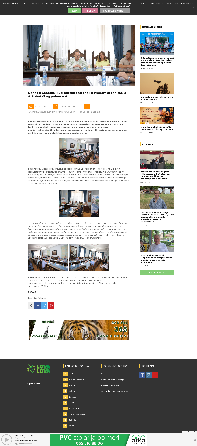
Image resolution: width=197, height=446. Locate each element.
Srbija (79, 112)
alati (69, 374)
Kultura (70, 391)
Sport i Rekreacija (75, 414)
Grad (66, 112)
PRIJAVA (32, 292)
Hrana (70, 385)
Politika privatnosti (110, 385)
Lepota (70, 397)
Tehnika (70, 420)
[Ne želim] (193, 7)
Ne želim (90, 11)
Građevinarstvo (74, 379)
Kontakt (104, 374)
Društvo (53, 112)
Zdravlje (71, 426)
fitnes (60, 112)
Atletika (33, 112)
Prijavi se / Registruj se (117, 391)
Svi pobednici (157, 273)
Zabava (96, 112)
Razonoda (72, 408)
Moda (69, 402)
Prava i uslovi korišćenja (112, 379)
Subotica (87, 112)
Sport (72, 112)
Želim (75, 11)
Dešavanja (43, 112)
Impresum (32, 383)
